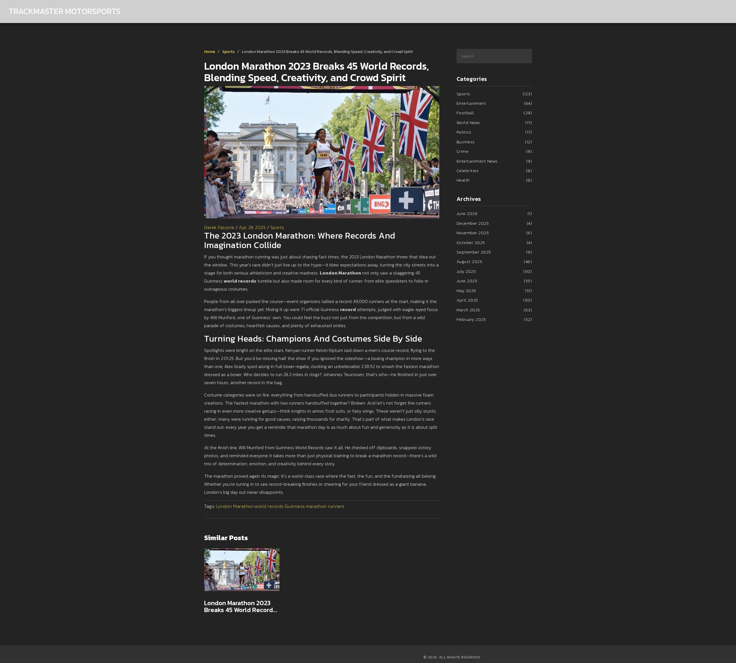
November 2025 (494, 233)
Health (494, 180)
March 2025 (494, 310)
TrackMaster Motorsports (64, 11)
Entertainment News (494, 161)
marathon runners (325, 506)
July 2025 (494, 271)
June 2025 (494, 281)
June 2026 (494, 213)
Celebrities (494, 170)
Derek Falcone (219, 227)
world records (269, 506)
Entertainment (494, 103)
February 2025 (494, 319)
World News (494, 122)
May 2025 (494, 290)
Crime (494, 151)
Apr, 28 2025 (252, 227)
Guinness (295, 506)
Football (494, 113)
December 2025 (494, 223)
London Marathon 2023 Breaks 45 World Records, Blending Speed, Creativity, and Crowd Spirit (240, 607)
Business (494, 142)
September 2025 (494, 252)
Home (209, 52)
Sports (228, 52)
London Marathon (235, 506)
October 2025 (494, 242)
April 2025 (494, 300)
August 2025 (494, 261)
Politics (494, 132)
